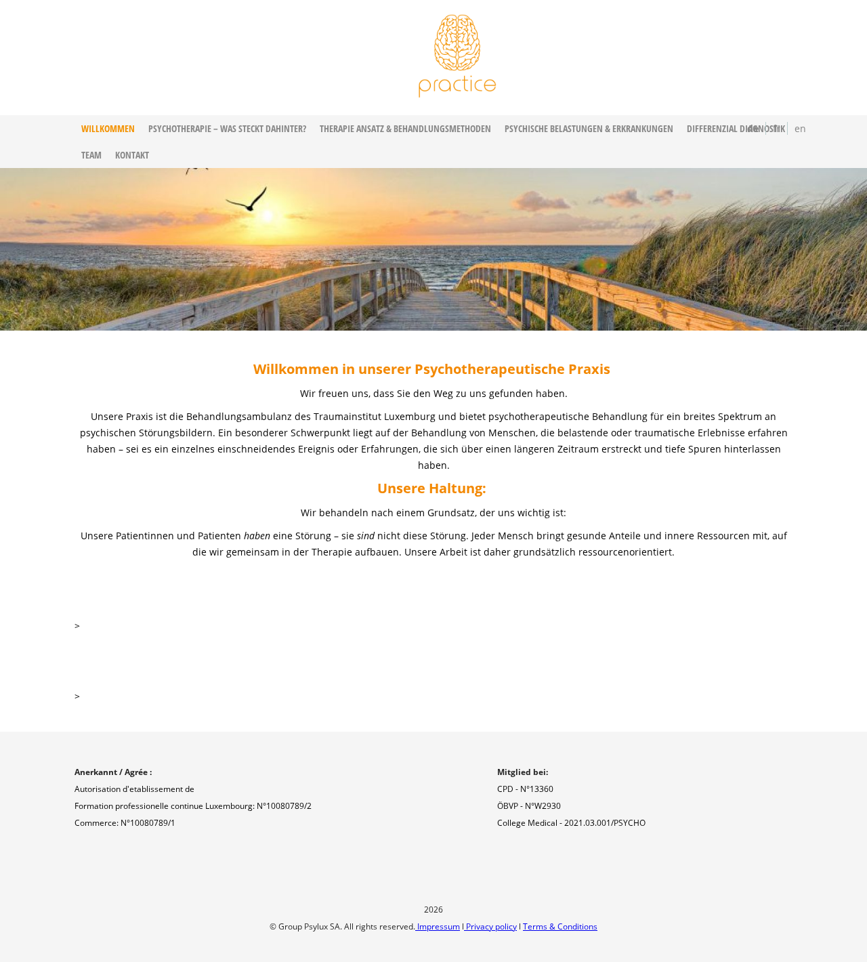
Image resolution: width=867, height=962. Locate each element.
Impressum (437, 926)
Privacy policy (490, 926)
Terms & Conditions (560, 926)
